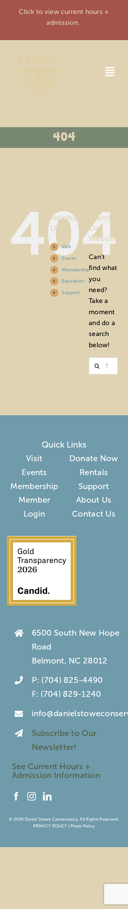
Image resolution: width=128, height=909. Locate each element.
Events (69, 258)
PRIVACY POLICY (50, 826)
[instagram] (31, 796)
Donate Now (93, 458)
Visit (66, 247)
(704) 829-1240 (71, 694)
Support (71, 293)
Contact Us (93, 514)
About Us (93, 500)
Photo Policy (82, 826)
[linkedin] (47, 796)
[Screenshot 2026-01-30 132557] (41, 540)
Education (73, 281)
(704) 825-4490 (72, 680)
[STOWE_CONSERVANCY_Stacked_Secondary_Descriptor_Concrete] (39, 53)
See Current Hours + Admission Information (57, 770)
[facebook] (16, 796)
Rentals (94, 472)
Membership (76, 270)
